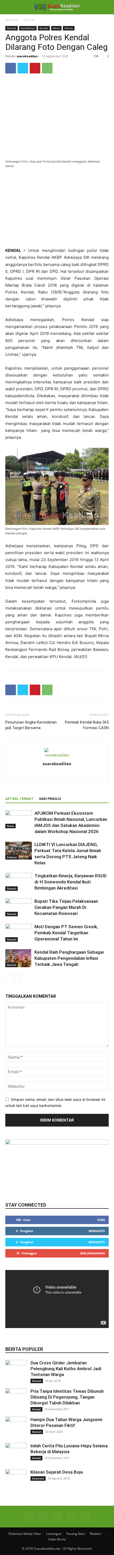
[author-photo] (57, 755)
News (56, 28)
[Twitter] (22, 68)
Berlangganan (92, 1253)
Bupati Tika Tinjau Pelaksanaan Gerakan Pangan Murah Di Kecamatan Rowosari (66, 907)
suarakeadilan (27, 56)
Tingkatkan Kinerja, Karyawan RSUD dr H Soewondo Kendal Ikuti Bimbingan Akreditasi (70, 882)
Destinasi (38, 1478)
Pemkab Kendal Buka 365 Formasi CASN (87, 725)
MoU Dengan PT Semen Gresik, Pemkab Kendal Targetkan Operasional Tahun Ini (66, 932)
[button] (9, 7)
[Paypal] (68, 775)
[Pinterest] (35, 68)
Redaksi (95, 1533)
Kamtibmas (28, 28)
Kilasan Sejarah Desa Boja (56, 1472)
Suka (101, 1220)
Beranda (11, 19)
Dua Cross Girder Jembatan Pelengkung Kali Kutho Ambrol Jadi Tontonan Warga (65, 1368)
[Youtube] (85, 1516)
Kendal (44, 28)
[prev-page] (8, 978)
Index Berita (57, 1539)
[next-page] (17, 978)
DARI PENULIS (50, 799)
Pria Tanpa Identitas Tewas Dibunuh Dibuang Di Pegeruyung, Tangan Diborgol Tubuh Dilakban (67, 1396)
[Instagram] (57, 775)
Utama (68, 28)
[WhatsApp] (47, 68)
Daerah (29, 19)
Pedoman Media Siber (24, 1533)
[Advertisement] (57, 208)
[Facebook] (10, 68)
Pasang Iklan (75, 1533)
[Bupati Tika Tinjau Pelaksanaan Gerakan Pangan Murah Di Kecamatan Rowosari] (18, 907)
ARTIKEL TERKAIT (19, 799)
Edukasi (12, 857)
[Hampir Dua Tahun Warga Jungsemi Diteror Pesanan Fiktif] (16, 1427)
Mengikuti (97, 1231)
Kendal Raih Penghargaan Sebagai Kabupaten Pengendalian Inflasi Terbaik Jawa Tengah (69, 958)
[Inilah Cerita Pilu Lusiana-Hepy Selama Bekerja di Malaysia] (16, 1453)
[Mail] (57, 1516)
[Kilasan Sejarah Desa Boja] (16, 1479)
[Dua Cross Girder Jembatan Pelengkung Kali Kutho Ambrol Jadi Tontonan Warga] (16, 1370)
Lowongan (53, 1533)
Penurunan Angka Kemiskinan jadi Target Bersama (31, 725)
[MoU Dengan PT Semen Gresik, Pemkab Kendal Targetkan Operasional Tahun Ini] (18, 933)
